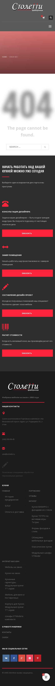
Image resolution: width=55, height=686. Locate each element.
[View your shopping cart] (43, 18)
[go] (45, 147)
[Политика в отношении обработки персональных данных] (5, 467)
